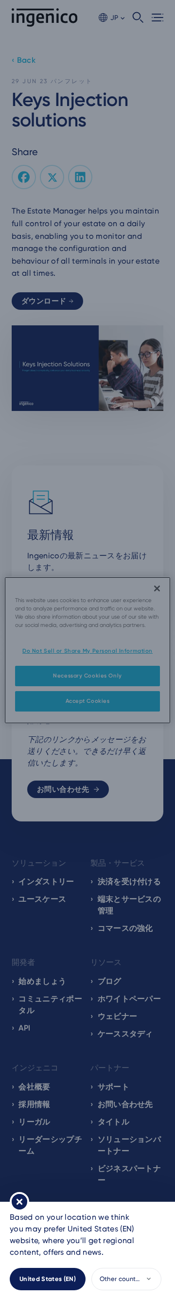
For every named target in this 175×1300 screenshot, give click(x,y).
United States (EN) (47, 1278)
